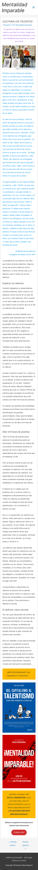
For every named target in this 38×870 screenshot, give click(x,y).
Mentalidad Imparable (14, 7)
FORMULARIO (19, 832)
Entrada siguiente (25, 842)
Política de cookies (19, 861)
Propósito (7, 25)
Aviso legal (28, 857)
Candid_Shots (25, 68)
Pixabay (33, 68)
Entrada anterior (12, 842)
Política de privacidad (14, 857)
